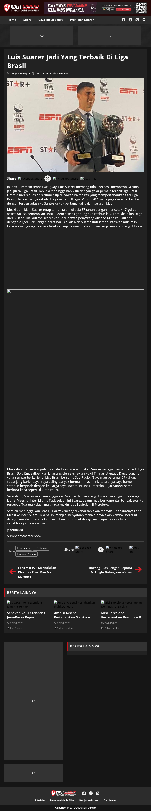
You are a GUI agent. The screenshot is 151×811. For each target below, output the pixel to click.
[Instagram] (137, 20)
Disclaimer (110, 800)
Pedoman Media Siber (62, 800)
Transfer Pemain (26, 554)
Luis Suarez (41, 548)
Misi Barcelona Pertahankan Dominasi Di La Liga (121, 615)
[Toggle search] (144, 20)
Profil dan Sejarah (82, 19)
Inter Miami (23, 548)
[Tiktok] (130, 20)
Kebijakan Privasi (89, 800)
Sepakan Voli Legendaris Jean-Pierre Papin (26, 615)
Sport (27, 19)
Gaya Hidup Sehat (50, 19)
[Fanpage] (123, 20)
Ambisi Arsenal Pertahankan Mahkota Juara (72, 615)
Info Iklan (40, 800)
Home (12, 19)
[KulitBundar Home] (21, 8)
